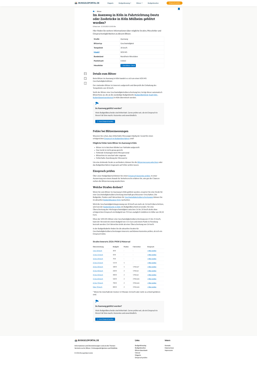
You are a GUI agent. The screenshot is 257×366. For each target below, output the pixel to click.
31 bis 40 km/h (98, 271)
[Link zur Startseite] (93, 11)
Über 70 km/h (97, 287)
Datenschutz (169, 348)
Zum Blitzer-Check (129, 65)
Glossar (137, 353)
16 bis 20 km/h (98, 259)
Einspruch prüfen (174, 3)
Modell (96, 52)
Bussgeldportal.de (88, 3)
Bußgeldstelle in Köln (112, 207)
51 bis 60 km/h (98, 279)
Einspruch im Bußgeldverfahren (117, 139)
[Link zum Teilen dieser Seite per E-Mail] (87, 83)
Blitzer (138, 3)
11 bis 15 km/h (98, 255)
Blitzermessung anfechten (147, 162)
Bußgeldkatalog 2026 (112, 200)
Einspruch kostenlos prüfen (139, 176)
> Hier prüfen (151, 251)
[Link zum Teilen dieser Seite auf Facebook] (87, 73)
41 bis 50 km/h (98, 275)
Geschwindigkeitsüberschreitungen (139, 197)
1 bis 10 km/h (97, 251)
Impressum (169, 350)
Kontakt (168, 345)
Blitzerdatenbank (141, 350)
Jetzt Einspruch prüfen (106, 121)
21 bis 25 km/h (98, 263)
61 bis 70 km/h (98, 283)
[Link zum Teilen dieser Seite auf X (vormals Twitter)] (87, 78)
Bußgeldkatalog (124, 3)
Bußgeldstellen (153, 3)
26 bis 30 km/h (98, 267)
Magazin (110, 3)
